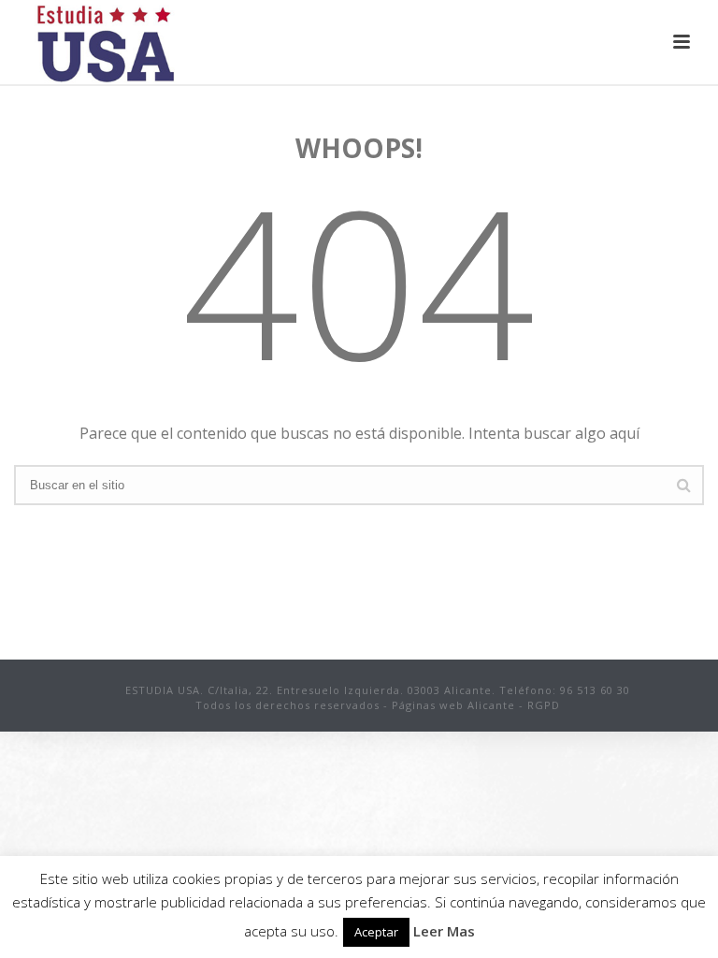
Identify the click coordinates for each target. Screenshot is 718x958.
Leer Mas (444, 931)
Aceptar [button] (376, 931)
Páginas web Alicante (453, 705)
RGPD (543, 705)
